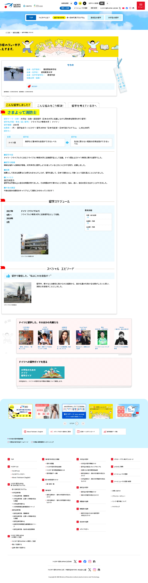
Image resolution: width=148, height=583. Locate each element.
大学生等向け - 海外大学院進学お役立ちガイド (59, 501)
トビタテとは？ (44, 17)
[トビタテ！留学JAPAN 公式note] (133, 8)
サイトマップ (116, 507)
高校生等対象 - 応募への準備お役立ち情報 (24, 517)
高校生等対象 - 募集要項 (21, 513)
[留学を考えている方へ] (83, 105)
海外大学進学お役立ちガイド (90, 495)
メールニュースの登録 (80, 8)
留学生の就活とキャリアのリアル (91, 467)
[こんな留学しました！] (18, 105)
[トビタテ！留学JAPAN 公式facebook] (127, 8)
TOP (31, 17)
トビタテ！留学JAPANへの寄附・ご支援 (24, 541)
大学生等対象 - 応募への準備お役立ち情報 (24, 500)
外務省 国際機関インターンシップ (42, 442)
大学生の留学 (113, 17)
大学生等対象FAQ (19, 504)
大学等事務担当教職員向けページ (24, 507)
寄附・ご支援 (65, 8)
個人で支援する (17, 544)
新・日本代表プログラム (69, 17)
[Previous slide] (65, 423)
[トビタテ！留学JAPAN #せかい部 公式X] (89, 569)
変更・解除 (94, 8)
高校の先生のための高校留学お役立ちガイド (90, 514)
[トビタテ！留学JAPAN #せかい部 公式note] (99, 570)
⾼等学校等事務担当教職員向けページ (24, 525)
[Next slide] (83, 423)
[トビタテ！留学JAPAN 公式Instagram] (130, 8)
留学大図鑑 (50, 463)
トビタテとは (16, 471)
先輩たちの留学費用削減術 (89, 470)
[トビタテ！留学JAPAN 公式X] (120, 8)
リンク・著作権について (119, 501)
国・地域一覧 (50, 484)
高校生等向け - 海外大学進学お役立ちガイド (58, 496)
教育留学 (34, 86)
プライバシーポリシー (118, 496)
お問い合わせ (116, 491)
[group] (20, 411)
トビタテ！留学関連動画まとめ (56, 470)
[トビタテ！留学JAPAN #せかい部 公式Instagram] (94, 569)
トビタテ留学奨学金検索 (54, 467)
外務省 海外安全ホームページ (18, 442)
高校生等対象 (16, 510)
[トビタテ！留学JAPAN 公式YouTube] (123, 8)
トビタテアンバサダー (18, 474)
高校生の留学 (96, 17)
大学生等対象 (16, 493)
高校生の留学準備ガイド (88, 492)
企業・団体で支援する (18, 548)
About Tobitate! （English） (21, 477)
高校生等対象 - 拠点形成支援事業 (24, 529)
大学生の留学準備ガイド (88, 463)
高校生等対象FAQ (19, 521)
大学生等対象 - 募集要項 (21, 496)
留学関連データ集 (52, 473)
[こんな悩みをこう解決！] (50, 105)
